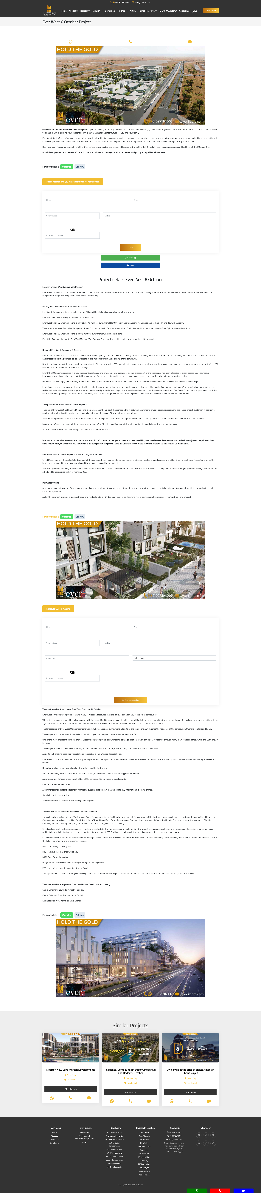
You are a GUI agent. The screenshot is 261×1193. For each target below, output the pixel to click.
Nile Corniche (144, 1175)
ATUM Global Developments (114, 1145)
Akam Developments (114, 1136)
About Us (73, 10)
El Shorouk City (144, 1164)
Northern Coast (144, 1146)
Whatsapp (131, 257)
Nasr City (144, 1160)
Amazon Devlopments (114, 1156)
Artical (133, 10)
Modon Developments (114, 1160)
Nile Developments (114, 1167)
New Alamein (144, 1136)
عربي (194, 10)
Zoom (131, 265)
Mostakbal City (144, 1157)
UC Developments (114, 1132)
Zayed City (144, 1150)
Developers (110, 10)
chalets (84, 1142)
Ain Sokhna (144, 1139)
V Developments (114, 1163)
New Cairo (144, 1143)
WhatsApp (67, 167)
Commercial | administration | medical (84, 1138)
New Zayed (144, 1167)
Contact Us (184, 10)
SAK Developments (114, 1153)
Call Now (80, 167)
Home (63, 10)
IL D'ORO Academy (168, 10)
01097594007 (122, 2)
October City (144, 1153)
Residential (84, 1132)
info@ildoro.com (142, 2)
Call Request (211, 11)
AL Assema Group (114, 1149)
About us (54, 1136)
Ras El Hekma (144, 1171)
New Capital (144, 1132)
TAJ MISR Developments (114, 1139)
